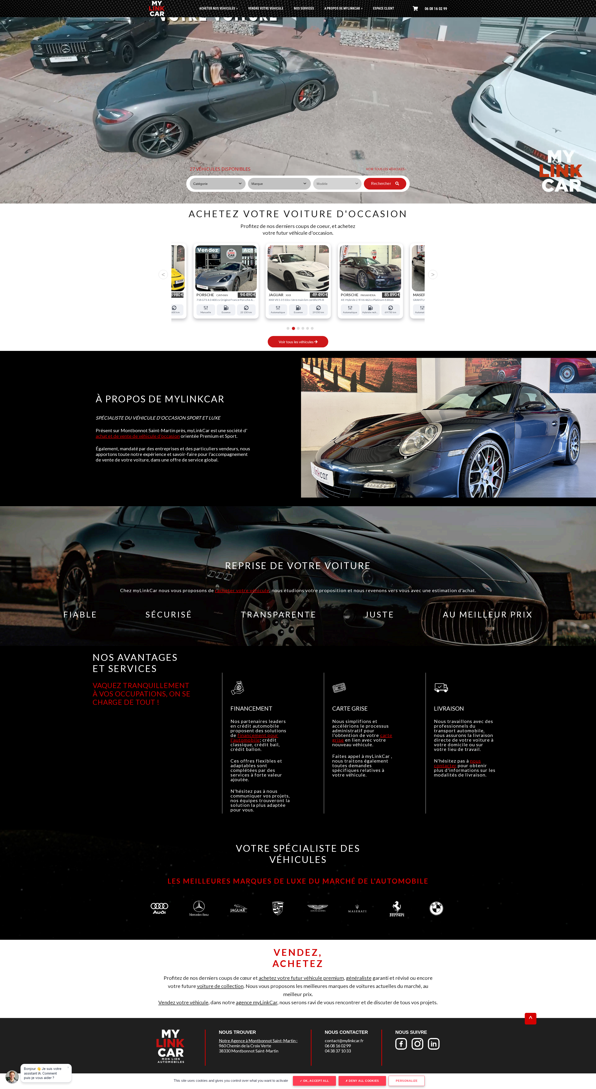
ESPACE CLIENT (383, 8)
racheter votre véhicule (242, 590)
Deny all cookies (363, 1080)
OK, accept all (315, 1080)
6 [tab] (312, 328)
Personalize (406, 1080)
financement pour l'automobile (254, 737)
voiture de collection (220, 986)
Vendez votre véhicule (183, 1002)
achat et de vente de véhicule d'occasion (138, 436)
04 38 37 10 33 (338, 1050)
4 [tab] (302, 328)
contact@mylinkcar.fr (344, 1040)
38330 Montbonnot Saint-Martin (248, 1050)
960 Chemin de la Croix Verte (245, 1045)
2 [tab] (292, 328)
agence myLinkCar (256, 1002)
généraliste (359, 978)
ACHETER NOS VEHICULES (218, 8)
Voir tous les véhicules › (386, 169)
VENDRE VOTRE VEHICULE (265, 8)
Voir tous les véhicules (296, 341)
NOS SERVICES (304, 8)
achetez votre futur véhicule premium (301, 978)
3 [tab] (297, 328)
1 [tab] (288, 328)
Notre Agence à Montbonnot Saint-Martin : (258, 1040)
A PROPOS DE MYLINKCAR (343, 8)
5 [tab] (307, 328)
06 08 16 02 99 (436, 9)
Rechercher (381, 184)
